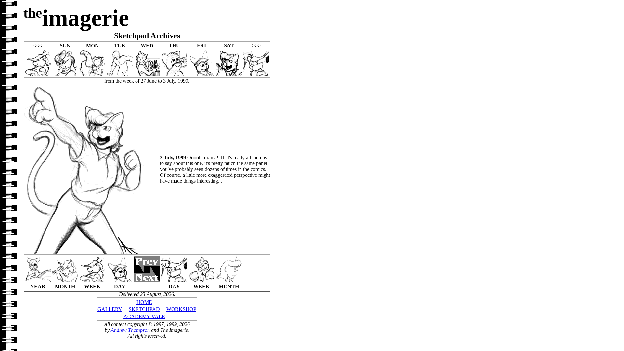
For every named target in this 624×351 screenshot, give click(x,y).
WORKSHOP (181, 309)
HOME (144, 302)
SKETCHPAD (144, 309)
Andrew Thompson (130, 330)
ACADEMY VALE (144, 316)
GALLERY (110, 309)
